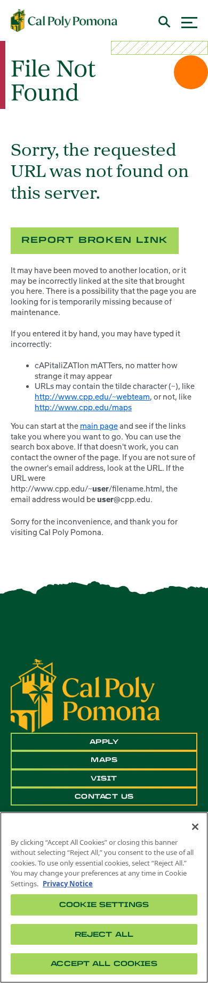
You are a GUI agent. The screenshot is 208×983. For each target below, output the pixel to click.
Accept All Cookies (104, 964)
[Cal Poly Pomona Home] (64, 20)
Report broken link (94, 240)
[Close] (195, 826)
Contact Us (104, 796)
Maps (104, 760)
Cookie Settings (104, 905)
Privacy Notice (68, 883)
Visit (104, 778)
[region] (104, 897)
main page (99, 425)
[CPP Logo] (85, 695)
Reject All (104, 934)
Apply (104, 741)
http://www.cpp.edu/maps (83, 407)
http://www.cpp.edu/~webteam (92, 396)
